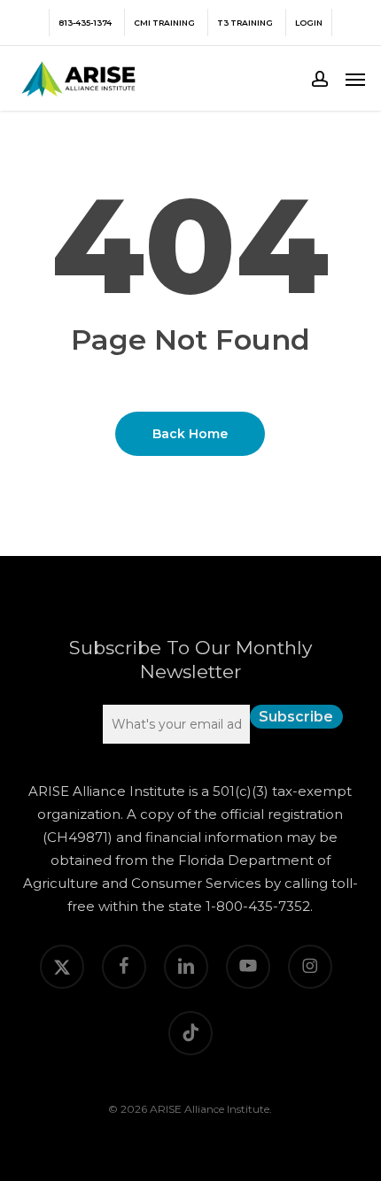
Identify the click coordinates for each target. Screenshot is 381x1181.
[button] (355, 79)
